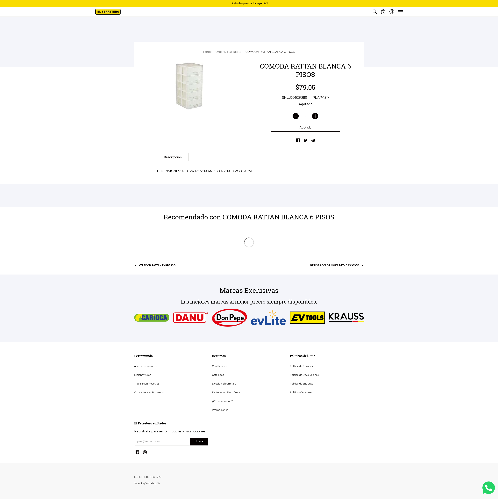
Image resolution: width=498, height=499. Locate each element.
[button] (374, 12)
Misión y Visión (142, 374)
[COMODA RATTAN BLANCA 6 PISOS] (192, 89)
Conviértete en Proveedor (149, 392)
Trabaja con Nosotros (146, 383)
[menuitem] (374, 12)
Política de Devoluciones (304, 374)
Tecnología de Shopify (147, 483)
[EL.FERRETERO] (108, 12)
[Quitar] (296, 116)
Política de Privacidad (302, 366)
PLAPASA (320, 97)
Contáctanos (219, 366)
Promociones (220, 409)
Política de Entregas (301, 383)
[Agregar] (315, 116)
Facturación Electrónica (226, 392)
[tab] (173, 157)
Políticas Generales (301, 392)
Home (207, 52)
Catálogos (218, 374)
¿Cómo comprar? (222, 401)
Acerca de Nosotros (145, 366)
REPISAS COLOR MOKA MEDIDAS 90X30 (334, 265)
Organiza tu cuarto (228, 52)
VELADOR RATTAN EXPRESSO (157, 265)
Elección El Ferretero (224, 383)
